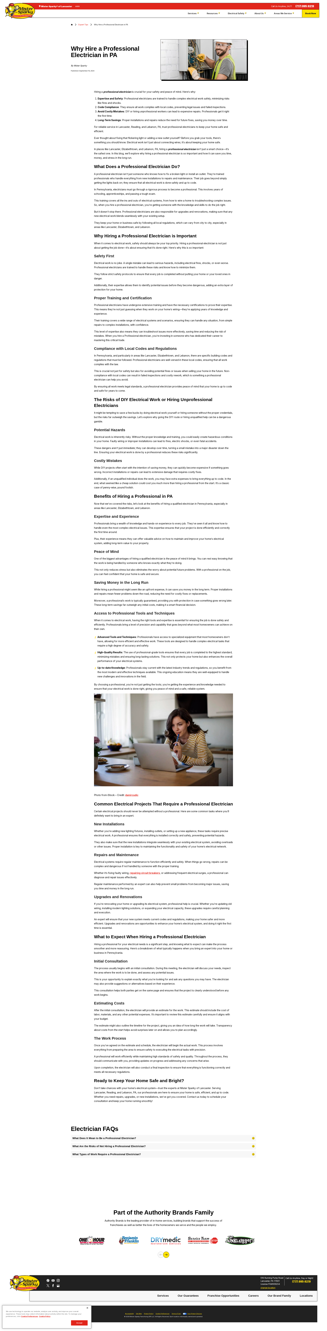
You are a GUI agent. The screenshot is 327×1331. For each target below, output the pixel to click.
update (77, 6)
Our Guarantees (188, 1295)
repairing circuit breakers (145, 873)
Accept (79, 1323)
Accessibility (129, 1314)
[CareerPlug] (47, 1280)
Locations (306, 1295)
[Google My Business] (58, 1285)
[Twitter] (47, 1285)
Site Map (139, 1314)
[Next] (166, 1255)
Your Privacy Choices (194, 1314)
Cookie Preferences (29, 1316)
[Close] (87, 1308)
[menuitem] (193, 13)
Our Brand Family (279, 1295)
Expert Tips (83, 24)
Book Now (310, 13)
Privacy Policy (148, 1314)
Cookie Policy (44, 1316)
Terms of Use (176, 1314)
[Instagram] (58, 1280)
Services (163, 1295)
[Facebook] (53, 1285)
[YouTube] (53, 1280)
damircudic (131, 795)
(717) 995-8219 (304, 6)
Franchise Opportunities (223, 1295)
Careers (253, 1295)
